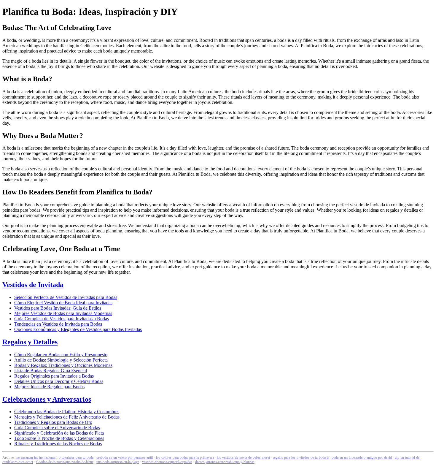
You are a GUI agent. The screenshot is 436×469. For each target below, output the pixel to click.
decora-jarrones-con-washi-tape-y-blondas (224, 462)
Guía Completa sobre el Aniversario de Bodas (57, 427)
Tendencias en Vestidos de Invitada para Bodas (58, 324)
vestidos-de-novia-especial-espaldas (167, 462)
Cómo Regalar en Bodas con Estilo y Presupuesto (60, 354)
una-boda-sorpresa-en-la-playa (117, 462)
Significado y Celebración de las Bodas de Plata (59, 432)
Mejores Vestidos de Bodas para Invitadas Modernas (63, 313)
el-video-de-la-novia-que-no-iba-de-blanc (64, 462)
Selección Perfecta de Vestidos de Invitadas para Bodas (65, 297)
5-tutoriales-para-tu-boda (76, 457)
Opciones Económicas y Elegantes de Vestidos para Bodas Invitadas (78, 329)
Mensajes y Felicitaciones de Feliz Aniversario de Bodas (67, 416)
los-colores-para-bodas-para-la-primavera (185, 457)
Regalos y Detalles (30, 342)
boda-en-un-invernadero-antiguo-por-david (362, 457)
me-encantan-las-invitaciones (35, 457)
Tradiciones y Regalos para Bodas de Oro (53, 422)
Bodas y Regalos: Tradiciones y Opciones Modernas (63, 365)
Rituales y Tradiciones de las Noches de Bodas (58, 443)
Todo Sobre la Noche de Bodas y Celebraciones (59, 438)
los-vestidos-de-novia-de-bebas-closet (243, 457)
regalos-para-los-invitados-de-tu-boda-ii (301, 457)
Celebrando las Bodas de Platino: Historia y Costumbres (66, 411)
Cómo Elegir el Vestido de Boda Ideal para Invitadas (63, 302)
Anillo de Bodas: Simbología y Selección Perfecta (61, 359)
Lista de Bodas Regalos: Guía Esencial (50, 370)
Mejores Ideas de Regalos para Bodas (49, 386)
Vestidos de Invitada (32, 285)
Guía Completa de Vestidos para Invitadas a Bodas (61, 318)
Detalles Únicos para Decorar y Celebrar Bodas (58, 381)
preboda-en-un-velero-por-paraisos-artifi (124, 457)
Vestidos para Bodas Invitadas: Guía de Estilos (57, 307)
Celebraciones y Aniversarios (46, 399)
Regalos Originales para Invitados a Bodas (54, 375)
